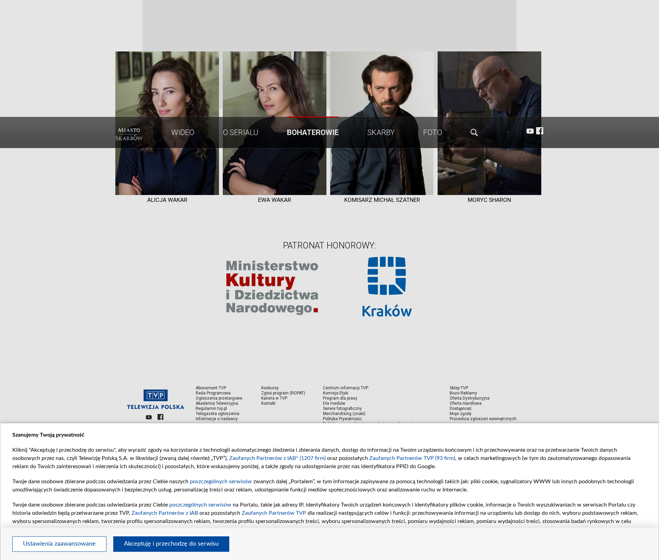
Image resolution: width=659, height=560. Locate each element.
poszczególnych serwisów (221, 481)
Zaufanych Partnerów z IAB (164, 513)
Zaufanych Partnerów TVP (274, 513)
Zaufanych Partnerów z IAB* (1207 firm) (277, 458)
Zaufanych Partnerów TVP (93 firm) (412, 458)
